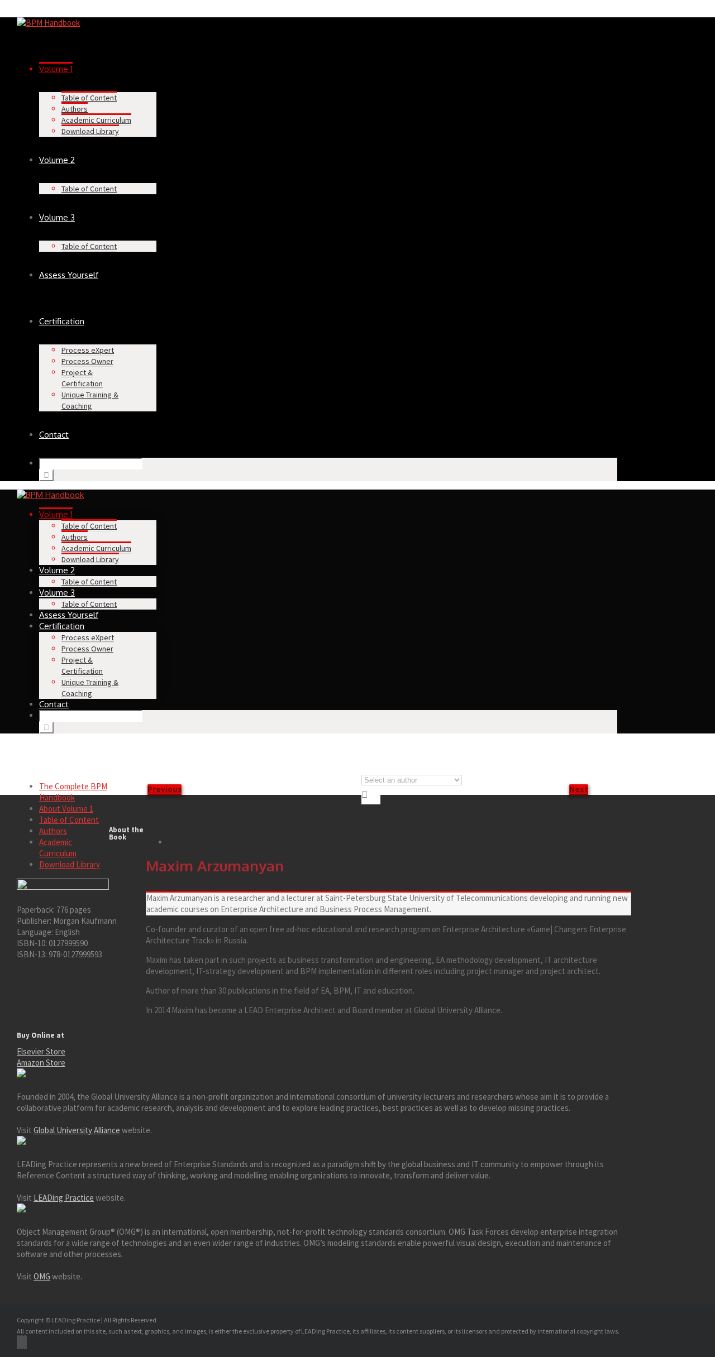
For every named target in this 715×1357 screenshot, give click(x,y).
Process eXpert (87, 350)
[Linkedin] (25, 1342)
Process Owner (87, 361)
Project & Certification (82, 378)
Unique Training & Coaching (89, 400)
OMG (42, 1276)
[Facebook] (18, 1342)
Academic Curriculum (96, 120)
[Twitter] (21, 1342)
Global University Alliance (77, 1130)
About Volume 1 (66, 808)
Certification (61, 321)
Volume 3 (57, 217)
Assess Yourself (68, 275)
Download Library (90, 131)
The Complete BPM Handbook (73, 792)
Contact (54, 434)
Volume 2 (57, 160)
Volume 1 (56, 69)
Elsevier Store (41, 1051)
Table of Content (89, 98)
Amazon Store (41, 1062)
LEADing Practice (64, 1197)
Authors (74, 109)
